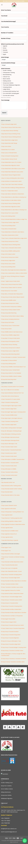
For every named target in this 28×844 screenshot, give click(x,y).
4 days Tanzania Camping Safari (9, 402)
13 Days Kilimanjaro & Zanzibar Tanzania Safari (13, 357)
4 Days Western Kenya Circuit (9, 159)
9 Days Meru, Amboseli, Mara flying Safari (12, 294)
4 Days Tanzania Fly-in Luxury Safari (10, 399)
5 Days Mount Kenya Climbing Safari (10, 203)
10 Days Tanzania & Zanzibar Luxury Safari (12, 587)
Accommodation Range (8, 63)
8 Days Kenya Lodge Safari (8, 260)
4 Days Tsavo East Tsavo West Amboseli (11, 184)
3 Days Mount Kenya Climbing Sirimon (11, 137)
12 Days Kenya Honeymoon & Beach (10, 348)
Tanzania (5, 52)
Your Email (4, 16)
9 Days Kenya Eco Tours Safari (9, 291)
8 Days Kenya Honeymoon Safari (9, 257)
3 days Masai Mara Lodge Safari (9, 140)
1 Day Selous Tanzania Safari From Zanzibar (12, 386)
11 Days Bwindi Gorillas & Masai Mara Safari (12, 593)
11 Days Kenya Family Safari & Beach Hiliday (12, 316)
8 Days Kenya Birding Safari (8, 267)
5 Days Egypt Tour (6, 550)
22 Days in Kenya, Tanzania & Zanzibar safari (12, 662)
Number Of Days (5, 38)
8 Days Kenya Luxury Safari (8, 263)
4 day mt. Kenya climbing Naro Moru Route (12, 178)
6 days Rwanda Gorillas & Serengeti (10, 554)
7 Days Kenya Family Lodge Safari (10, 222)
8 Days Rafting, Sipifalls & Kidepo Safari (11, 521)
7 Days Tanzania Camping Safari (9, 421)
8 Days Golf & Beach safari (8, 254)
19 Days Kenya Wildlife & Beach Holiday (11, 376)
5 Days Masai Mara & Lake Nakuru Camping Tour (14, 210)
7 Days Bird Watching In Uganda (9, 540)
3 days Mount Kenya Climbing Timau (10, 134)
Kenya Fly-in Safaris (6, 786)
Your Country (5, 27)
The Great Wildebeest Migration (11, 85)
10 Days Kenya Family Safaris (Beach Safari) (12, 297)
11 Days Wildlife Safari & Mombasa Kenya (11, 332)
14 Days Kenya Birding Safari (8, 363)
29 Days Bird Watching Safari (8, 379)
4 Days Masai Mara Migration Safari (10, 165)
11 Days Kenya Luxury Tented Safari (10, 325)
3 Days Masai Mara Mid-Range (9, 143)
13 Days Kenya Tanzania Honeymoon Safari (12, 625)
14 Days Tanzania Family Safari (9, 475)
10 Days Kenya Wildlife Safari (8, 300)
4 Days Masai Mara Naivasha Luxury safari (12, 172)
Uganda (5, 46)
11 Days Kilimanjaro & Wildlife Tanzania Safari (12, 459)
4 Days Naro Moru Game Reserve (10, 396)
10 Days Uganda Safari (7, 527)
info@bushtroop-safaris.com (9, 828)
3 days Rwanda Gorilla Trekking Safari (11, 485)
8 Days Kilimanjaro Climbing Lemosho (11, 434)
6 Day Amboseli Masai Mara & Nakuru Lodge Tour (14, 219)
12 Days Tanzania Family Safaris (9, 472)
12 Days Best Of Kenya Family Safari (10, 338)
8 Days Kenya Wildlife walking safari (10, 251)
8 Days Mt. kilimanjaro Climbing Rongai (11, 431)
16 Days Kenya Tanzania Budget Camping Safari (13, 647)
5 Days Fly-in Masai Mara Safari (9, 191)
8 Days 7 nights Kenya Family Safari (10, 281)
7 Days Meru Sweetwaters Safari (9, 235)
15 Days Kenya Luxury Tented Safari (10, 370)
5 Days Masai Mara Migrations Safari (10, 206)
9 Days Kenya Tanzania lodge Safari (10, 577)
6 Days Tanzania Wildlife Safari (9, 415)
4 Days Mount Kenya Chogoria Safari (10, 175)
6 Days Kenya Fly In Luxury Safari (9, 213)
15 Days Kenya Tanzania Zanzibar (10, 631)
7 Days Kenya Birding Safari (8, 225)
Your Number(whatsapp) (8, 21)
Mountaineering (7, 74)
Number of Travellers (7, 33)
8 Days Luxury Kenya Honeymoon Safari (11, 284)
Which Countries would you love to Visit (12, 44)
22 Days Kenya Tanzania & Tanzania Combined (13, 658)
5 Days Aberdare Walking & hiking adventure (13, 187)
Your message (5, 100)
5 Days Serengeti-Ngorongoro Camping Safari (13, 412)
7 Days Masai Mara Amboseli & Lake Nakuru (12, 232)
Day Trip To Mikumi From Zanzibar (10, 390)
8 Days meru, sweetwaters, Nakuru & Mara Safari (14, 273)
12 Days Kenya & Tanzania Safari (9, 603)
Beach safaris (6, 79)
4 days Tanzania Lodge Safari (8, 409)
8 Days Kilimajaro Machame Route (10, 437)
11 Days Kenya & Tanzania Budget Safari (11, 596)
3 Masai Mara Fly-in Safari (8, 149)
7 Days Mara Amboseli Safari (8, 229)
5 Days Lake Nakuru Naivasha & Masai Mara (12, 194)
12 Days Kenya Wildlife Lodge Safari (10, 335)
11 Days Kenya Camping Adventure (10, 319)
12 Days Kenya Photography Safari (10, 341)
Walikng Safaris (7, 81)
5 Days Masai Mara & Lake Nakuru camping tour (13, 197)
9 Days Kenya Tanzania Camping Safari (11, 574)
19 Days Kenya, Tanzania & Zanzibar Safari (12, 650)
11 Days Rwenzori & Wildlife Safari (9, 531)
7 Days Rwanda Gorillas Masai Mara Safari (12, 562)
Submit (4, 112)
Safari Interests (5, 68)
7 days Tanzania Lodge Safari (8, 424)
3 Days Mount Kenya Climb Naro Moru (11, 127)
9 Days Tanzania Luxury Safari (9, 453)
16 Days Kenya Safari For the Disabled (11, 373)
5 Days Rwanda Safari (7, 492)
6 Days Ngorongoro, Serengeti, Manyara (11, 418)
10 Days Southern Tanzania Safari (10, 462)
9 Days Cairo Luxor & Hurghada (9, 568)
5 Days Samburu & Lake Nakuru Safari (11, 200)
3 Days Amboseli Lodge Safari (9, 124)
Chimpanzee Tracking (9, 72)
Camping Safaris (7, 87)
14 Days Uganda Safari (7, 537)
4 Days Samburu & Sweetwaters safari (11, 181)
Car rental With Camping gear (11, 93)
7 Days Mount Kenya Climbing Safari (10, 244)
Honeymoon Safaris (8, 83)
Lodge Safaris (6, 89)
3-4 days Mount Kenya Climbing (9, 130)
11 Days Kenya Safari (6, 329)
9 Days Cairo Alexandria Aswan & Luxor (11, 571)
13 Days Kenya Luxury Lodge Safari (10, 351)
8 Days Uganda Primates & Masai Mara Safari (13, 524)
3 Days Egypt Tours (6, 547)
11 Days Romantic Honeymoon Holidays (11, 306)
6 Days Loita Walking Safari (8, 216)
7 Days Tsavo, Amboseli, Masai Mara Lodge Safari (14, 238)
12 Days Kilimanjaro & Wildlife (8, 469)
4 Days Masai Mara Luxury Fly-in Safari (11, 162)
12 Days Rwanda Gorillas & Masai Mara (11, 609)
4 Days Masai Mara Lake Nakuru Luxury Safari (13, 168)
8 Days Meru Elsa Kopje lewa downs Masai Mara (13, 270)
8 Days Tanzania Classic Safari (9, 447)
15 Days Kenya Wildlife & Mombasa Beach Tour (13, 367)
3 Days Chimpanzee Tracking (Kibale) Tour (12, 512)
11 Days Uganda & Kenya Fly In (9, 534)
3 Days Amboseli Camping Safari (9, 156)
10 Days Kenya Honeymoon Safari (10, 303)
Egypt (4, 54)
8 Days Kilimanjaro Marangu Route (10, 440)
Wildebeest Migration (6, 798)
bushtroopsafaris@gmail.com (9, 832)
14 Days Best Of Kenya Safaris (9, 360)
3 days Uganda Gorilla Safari (8, 508)
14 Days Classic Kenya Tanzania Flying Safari (12, 628)
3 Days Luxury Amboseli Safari (9, 153)
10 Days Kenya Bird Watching (8, 313)
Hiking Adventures (6, 792)
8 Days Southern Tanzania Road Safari (11, 450)
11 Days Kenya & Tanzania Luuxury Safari (11, 600)
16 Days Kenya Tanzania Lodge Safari (10, 644)
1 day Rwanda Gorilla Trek (8, 482)
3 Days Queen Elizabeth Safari (9, 505)
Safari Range (5, 57)
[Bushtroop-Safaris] (14, 4)
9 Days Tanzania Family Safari (9, 456)
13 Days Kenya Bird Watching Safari (10, 354)
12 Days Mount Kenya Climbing (9, 344)
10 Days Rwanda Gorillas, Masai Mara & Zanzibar (13, 581)
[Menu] (2, 4)
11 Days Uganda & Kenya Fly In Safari (10, 590)
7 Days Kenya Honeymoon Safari (9, 241)
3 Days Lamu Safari (6, 146)
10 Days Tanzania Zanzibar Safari (9, 584)
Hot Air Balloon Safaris (7, 789)
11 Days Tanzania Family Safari (9, 466)
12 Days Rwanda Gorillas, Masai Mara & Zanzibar (13, 612)
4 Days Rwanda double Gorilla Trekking (11, 489)
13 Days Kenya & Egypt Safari (8, 622)
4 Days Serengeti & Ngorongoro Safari (11, 405)
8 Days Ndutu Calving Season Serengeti (11, 428)
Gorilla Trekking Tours (7, 782)
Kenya (4, 48)
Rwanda (5, 50)
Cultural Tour (6, 77)
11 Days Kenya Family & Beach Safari (10, 310)
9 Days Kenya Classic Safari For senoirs (11, 287)
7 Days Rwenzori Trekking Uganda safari (11, 518)
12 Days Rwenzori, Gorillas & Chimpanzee (12, 616)
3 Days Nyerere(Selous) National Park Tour (12, 393)
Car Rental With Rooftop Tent (11, 91)
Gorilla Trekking (7, 70)
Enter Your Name (6, 10)
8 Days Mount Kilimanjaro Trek (9, 443)
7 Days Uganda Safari (6, 515)
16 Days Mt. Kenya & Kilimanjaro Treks (11, 641)
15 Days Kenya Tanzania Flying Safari (10, 635)
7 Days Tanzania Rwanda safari (9, 565)
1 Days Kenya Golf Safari (7, 322)
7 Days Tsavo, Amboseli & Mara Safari (11, 248)
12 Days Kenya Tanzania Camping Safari (11, 606)
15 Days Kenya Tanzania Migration (10, 638)
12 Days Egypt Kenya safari (8, 619)
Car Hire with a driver (8, 95)
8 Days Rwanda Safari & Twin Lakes (10, 495)
